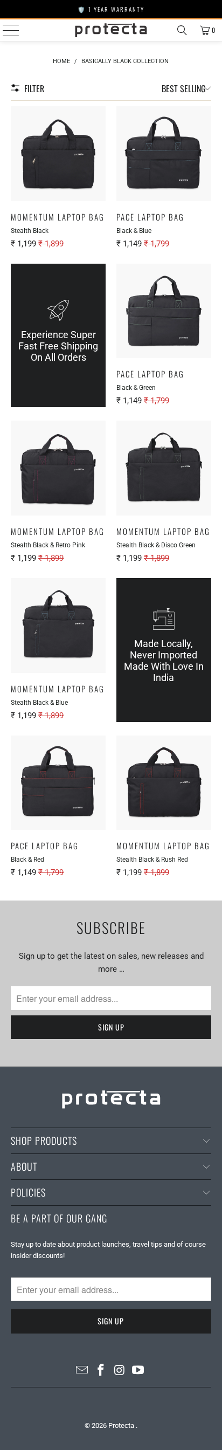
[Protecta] (111, 30)
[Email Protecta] (82, 1371)
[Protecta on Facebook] (101, 1371)
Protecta (122, 1425)
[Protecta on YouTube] (138, 1371)
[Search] (182, 30)
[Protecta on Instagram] (120, 1371)
